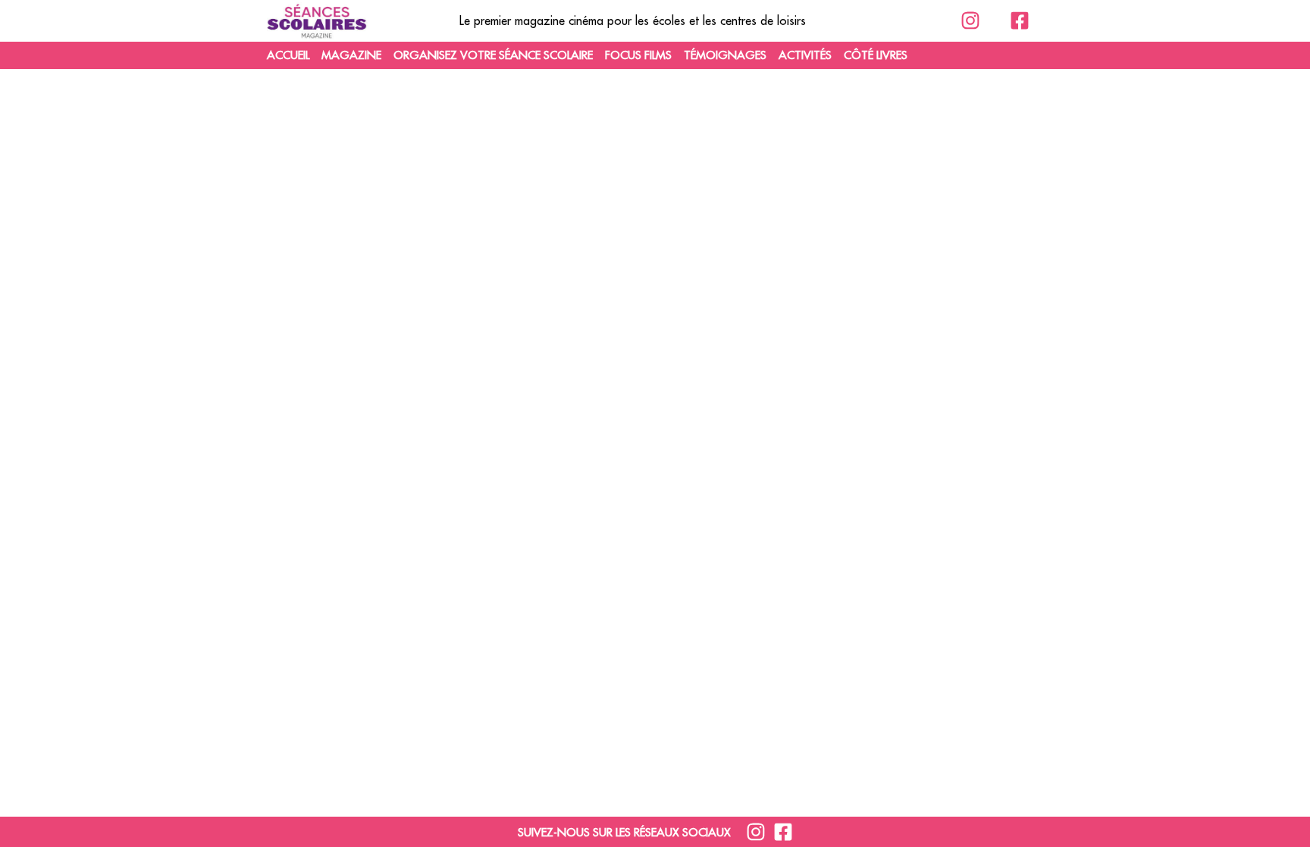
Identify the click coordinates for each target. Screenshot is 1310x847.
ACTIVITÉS (805, 55)
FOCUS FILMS (638, 55)
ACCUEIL (288, 55)
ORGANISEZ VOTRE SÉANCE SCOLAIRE (493, 55)
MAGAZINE (351, 55)
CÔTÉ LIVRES (875, 55)
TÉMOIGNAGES (725, 55)
